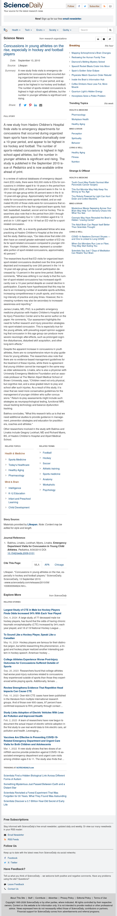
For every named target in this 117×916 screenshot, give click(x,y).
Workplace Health (80, 119)
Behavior (76, 142)
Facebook (12, 857)
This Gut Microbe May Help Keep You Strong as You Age (90, 190)
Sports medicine (51, 474)
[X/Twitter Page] (85, 6)
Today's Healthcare (19, 465)
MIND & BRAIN (75, 128)
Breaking (74, 45)
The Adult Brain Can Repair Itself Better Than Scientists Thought (91, 225)
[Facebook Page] (79, 6)
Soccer (46, 463)
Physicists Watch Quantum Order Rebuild (91, 75)
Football (47, 452)
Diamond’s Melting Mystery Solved (88, 61)
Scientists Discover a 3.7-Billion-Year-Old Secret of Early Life (34, 802)
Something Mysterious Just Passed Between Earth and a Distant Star (34, 785)
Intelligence (15, 488)
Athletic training (51, 468)
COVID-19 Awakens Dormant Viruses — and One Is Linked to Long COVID (91, 237)
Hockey (47, 458)
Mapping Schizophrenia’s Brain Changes (91, 52)
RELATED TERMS (47, 446)
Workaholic (49, 484)
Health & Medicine (15, 453)
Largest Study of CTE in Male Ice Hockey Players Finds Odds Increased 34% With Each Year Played (32, 611)
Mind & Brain (12, 482)
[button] (98, 39)
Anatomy (47, 479)
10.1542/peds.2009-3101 (21, 553)
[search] (110, 29)
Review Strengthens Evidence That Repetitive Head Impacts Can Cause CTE (33, 689)
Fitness (75, 157)
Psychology (49, 490)
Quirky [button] (66, 29)
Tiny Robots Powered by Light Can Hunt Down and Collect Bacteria (91, 197)
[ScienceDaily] (23, 5)
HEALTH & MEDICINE (78, 109)
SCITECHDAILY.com (25, 767)
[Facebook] (20, 105)
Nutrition (76, 161)
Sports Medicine (17, 459)
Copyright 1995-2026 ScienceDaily (22, 902)
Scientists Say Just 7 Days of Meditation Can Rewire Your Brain (91, 251)
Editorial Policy (84, 897)
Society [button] (53, 29)
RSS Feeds (13, 839)
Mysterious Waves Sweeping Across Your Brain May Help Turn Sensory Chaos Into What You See (91, 210)
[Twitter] (25, 105)
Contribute (40, 897)
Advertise (52, 897)
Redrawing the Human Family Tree (88, 57)
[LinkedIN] (35, 105)
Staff (30, 897)
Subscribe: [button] (95, 6)
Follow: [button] (71, 6)
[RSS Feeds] (104, 6)
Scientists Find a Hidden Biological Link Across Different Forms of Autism (34, 777)
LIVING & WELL (76, 147)
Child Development (19, 507)
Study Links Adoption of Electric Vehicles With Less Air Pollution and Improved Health (34, 714)
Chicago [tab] (59, 564)
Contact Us (13, 888)
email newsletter (72, 18)
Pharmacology (16, 475)
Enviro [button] (39, 29)
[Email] (41, 105)
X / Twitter (12, 862)
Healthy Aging (16, 470)
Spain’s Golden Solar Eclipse (85, 70)
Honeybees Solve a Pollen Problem (89, 95)
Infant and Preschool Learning (20, 500)
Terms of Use (100, 897)
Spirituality (77, 138)
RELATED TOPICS (13, 446)
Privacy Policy (67, 897)
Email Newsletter (16, 834)
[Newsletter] (110, 6)
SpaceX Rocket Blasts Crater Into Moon (91, 66)
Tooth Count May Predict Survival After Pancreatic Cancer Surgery (90, 183)
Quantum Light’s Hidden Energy (87, 91)
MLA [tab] (36, 564)
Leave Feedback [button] (16, 884)
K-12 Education (17, 493)
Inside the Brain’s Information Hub (88, 79)
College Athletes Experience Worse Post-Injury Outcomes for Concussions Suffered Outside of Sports (31, 663)
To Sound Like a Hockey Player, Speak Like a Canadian (30, 636)
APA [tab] (47, 564)
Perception (77, 133)
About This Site (17, 897)
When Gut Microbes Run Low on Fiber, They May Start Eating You (90, 244)
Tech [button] (27, 29)
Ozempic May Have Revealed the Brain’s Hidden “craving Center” (91, 218)
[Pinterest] (30, 105)
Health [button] (15, 29)
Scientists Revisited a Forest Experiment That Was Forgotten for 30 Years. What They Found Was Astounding (35, 794)
